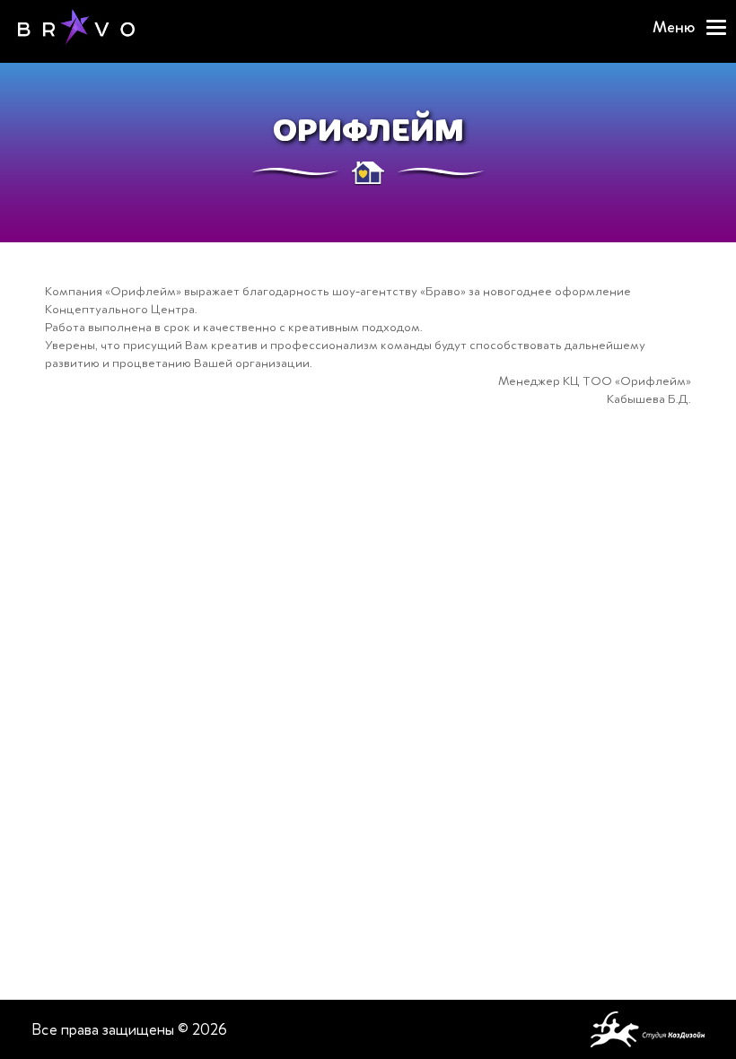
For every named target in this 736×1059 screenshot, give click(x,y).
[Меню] (716, 27)
